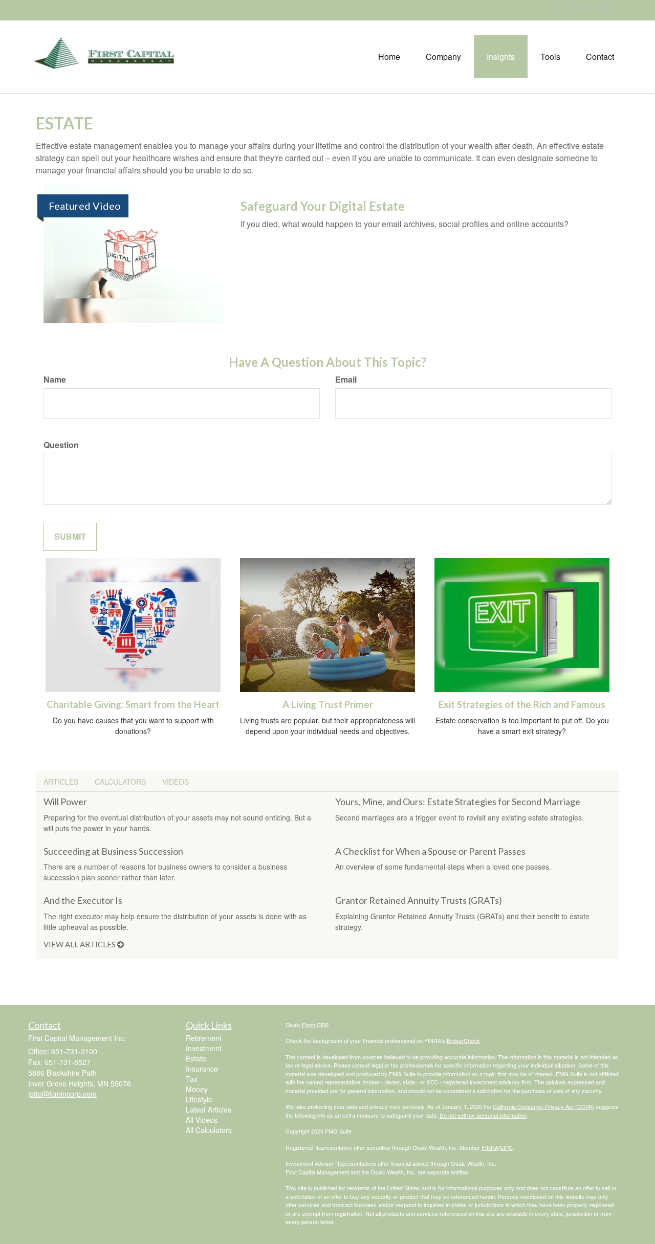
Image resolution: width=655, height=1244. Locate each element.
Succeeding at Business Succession (113, 851)
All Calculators (209, 1130)
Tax (192, 1079)
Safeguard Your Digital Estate (323, 205)
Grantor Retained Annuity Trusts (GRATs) (418, 900)
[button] (443, 56)
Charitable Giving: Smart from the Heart (133, 704)
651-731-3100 (588, 10)
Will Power (65, 801)
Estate (196, 1058)
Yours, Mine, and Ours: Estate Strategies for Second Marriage (457, 801)
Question (61, 445)
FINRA (490, 1147)
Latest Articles (208, 1109)
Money (197, 1089)
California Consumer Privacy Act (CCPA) (543, 1106)
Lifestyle (199, 1099)
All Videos (201, 1120)
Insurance (202, 1068)
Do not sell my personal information (483, 1115)
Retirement (204, 1038)
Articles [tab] (60, 781)
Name (54, 379)
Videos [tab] (175, 781)
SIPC (506, 1147)
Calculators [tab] (120, 781)
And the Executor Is (82, 900)
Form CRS (315, 1024)
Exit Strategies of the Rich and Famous (522, 704)
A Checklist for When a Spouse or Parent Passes (430, 851)
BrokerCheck (463, 1040)
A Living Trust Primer (327, 704)
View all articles (80, 944)
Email (346, 379)
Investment (204, 1048)
